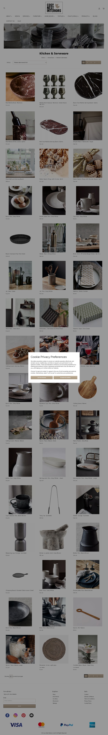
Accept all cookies (65, 377)
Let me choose (41, 377)
